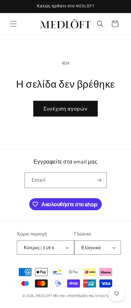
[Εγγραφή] (99, 180)
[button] (13, 23)
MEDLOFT (44, 295)
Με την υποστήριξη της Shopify (80, 295)
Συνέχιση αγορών (65, 108)
